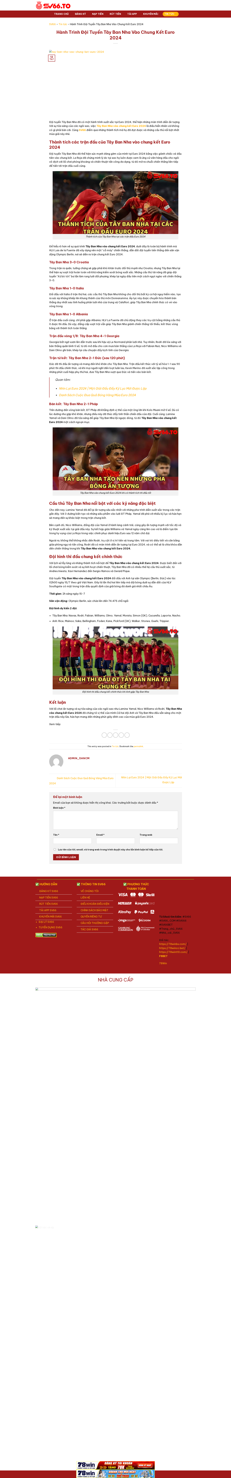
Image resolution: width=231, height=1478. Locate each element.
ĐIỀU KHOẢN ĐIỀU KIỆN (95, 903)
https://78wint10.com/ (173, 952)
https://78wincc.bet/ (172, 948)
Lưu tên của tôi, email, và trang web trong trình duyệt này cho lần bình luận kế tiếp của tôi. (110, 849)
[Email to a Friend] (115, 735)
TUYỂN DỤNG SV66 (50, 927)
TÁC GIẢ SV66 (89, 929)
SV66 (52, 24)
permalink (138, 746)
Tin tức (169, 14)
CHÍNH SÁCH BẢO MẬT (94, 910)
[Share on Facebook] (104, 735)
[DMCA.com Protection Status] (46, 934)
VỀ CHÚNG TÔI (90, 891)
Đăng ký (80, 14)
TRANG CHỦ (61, 14)
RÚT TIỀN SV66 (48, 903)
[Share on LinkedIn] (127, 735)
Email (100, 834)
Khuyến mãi (150, 14)
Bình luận (59, 807)
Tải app (132, 14)
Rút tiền (115, 14)
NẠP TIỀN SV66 (48, 897)
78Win (163, 963)
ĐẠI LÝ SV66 (46, 921)
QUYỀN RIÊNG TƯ (91, 916)
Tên (56, 834)
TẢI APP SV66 (47, 910)
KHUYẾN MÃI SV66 (50, 916)
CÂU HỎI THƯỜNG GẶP (95, 923)
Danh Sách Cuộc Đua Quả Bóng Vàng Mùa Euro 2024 (97, 395)
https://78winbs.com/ (172, 944)
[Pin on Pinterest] (121, 735)
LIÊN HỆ (85, 897)
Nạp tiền (97, 14)
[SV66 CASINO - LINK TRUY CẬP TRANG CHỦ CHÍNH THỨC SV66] (53, 5)
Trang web (146, 834)
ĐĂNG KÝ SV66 (48, 891)
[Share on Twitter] (110, 735)
